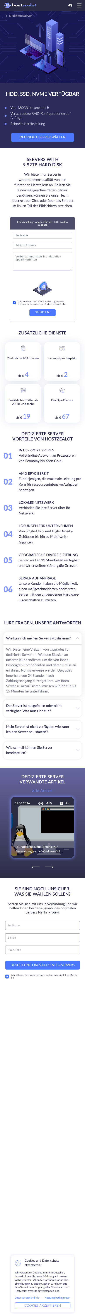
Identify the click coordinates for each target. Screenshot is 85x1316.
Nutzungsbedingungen (57, 1297)
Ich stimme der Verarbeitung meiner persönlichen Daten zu (44, 976)
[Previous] (36, 866)
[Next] (49, 866)
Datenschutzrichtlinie (27, 1297)
